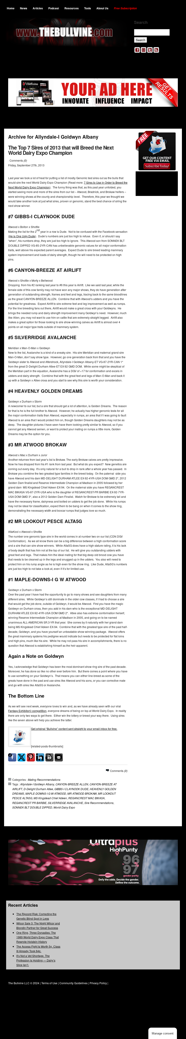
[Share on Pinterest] (31, 757)
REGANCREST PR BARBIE (29, 803)
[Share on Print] (49, 757)
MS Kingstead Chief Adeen (50, 798)
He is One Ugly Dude (22, 236)
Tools (87, 8)
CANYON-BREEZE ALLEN (72, 784)
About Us (102, 8)
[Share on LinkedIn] (40, 757)
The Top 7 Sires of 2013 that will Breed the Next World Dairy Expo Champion (61, 150)
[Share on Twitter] (21, 757)
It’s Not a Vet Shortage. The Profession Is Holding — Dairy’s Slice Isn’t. (35, 960)
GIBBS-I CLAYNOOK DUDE (71, 789)
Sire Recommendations (98, 803)
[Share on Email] (59, 757)
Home (11, 8)
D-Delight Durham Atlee (38, 789)
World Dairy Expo (64, 807)
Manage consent (163, 1033)
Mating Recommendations (44, 779)
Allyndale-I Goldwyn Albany (37, 784)
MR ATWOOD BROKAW (82, 793)
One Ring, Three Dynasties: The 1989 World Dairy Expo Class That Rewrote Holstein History (37, 937)
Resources (71, 8)
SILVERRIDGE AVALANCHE (65, 803)
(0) (25, 160)
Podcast (53, 8)
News (23, 8)
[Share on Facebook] (12, 757)
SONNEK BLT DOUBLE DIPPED (32, 807)
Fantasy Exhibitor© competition (27, 711)
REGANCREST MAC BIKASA (86, 798)
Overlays (171, 137)
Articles (38, 8)
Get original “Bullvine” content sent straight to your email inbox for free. (74, 729)
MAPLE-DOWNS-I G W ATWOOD (45, 793)
